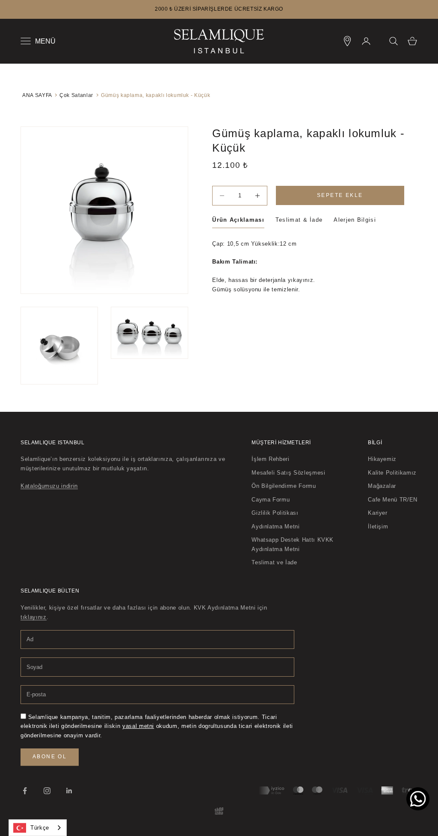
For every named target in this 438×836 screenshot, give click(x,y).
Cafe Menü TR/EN (392, 499)
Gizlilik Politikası (275, 513)
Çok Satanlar (76, 95)
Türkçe (39, 827)
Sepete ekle (340, 195)
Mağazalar (382, 486)
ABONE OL (50, 757)
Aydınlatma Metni (275, 526)
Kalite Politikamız (392, 472)
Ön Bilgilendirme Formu (284, 486)
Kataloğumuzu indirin (49, 486)
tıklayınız (34, 617)
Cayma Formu (271, 499)
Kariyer (378, 513)
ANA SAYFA (37, 95)
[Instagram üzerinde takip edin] (47, 790)
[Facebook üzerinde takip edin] (25, 790)
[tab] (238, 221)
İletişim (378, 526)
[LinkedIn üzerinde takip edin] (69, 790)
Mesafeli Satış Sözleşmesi (288, 472)
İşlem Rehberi (270, 459)
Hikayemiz (382, 459)
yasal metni (138, 726)
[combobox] (38, 827)
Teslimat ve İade (274, 562)
